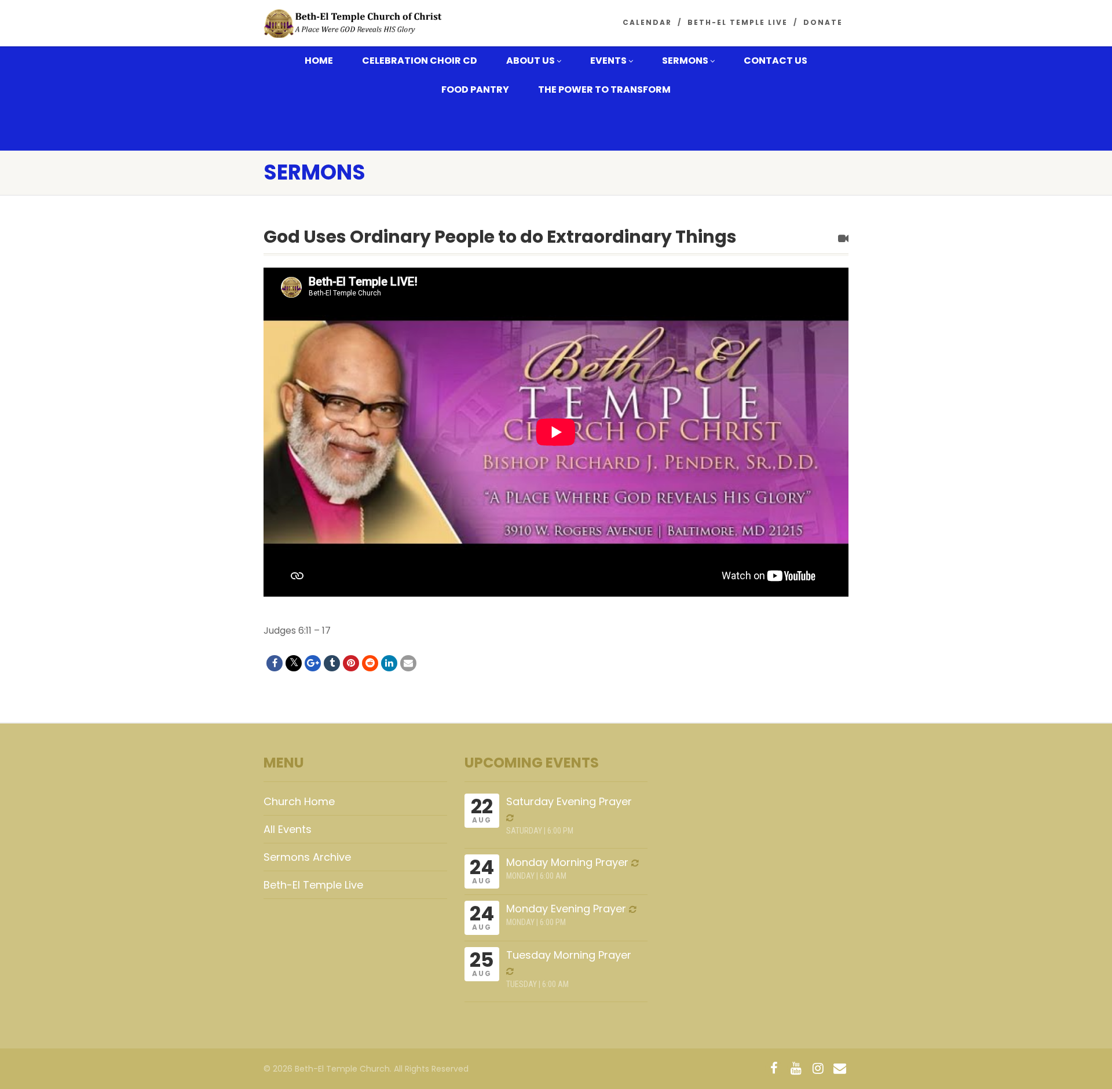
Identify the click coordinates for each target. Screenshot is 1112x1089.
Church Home (299, 801)
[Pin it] (351, 663)
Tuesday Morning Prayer (568, 955)
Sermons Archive (307, 857)
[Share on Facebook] (274, 663)
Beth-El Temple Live (737, 22)
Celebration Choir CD (419, 60)
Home (319, 60)
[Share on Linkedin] (389, 663)
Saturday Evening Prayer (569, 801)
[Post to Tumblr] (332, 663)
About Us (530, 60)
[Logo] (355, 24)
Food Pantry (475, 89)
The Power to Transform (604, 89)
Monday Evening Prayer (566, 908)
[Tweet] (294, 663)
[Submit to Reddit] (370, 663)
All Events (288, 829)
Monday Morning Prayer (567, 862)
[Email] (408, 663)
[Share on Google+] (313, 663)
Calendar (647, 22)
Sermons (685, 60)
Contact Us (775, 60)
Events (608, 60)
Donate (823, 22)
